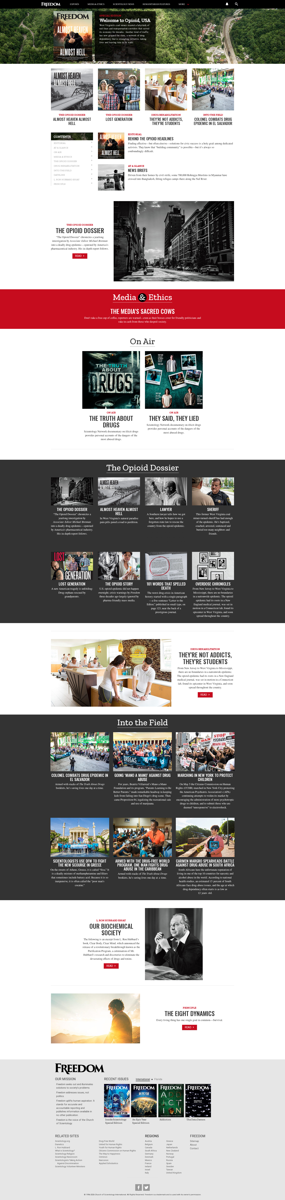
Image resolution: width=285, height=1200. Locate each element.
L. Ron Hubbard (62, 1147)
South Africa (151, 1150)
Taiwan (169, 1169)
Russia (169, 1160)
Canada (148, 1147)
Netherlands (172, 1147)
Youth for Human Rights (110, 1147)
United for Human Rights (110, 1144)
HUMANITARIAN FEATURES (156, 4)
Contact (194, 1148)
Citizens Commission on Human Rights (117, 1150)
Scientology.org (62, 1141)
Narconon (103, 1160)
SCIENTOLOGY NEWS (123, 4)
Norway (170, 1154)
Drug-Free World (106, 1141)
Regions (152, 1136)
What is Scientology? (65, 1150)
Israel (147, 1169)
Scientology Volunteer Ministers (70, 1166)
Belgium (149, 1144)
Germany (149, 1154)
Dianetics (59, 1144)
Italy (147, 1172)
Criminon (103, 1157)
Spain (169, 1163)
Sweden (170, 1166)
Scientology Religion (65, 1154)
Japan (169, 1144)
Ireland (148, 1166)
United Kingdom (174, 1172)
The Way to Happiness (109, 1154)
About (193, 1144)
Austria (148, 1141)
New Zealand (172, 1150)
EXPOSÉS (74, 4)
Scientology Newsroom (66, 1157)
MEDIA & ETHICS (96, 4)
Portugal (170, 1157)
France (148, 1163)
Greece (169, 1141)
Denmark (149, 1157)
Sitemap (194, 1141)
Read (78, 255)
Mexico (148, 1160)
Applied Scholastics (108, 1163)
